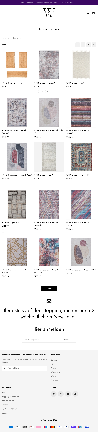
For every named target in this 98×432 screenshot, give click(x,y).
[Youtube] (68, 394)
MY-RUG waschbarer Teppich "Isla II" (48, 132)
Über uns (54, 380)
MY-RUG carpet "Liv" (75, 82)
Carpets (54, 360)
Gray (35, 91)
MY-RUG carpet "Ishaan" (44, 82)
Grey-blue (44, 91)
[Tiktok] (75, 394)
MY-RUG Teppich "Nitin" (12, 82)
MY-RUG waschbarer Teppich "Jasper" (78, 132)
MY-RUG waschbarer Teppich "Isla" (81, 269)
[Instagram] (61, 394)
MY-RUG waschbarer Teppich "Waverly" (46, 224)
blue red (67, 183)
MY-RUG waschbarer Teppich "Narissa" (46, 271)
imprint (4, 412)
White (67, 91)
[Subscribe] (44, 368)
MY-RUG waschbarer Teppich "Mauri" (78, 224)
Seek (4, 392)
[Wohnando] (49, 13)
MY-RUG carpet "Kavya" (12, 222)
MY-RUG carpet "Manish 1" (77, 175)
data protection (8, 400)
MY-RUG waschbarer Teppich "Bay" (17, 175)
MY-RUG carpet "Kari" (43, 175)
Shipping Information (10, 396)
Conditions (6, 404)
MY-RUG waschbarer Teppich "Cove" (14, 271)
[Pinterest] (54, 394)
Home (4, 38)
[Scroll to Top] (93, 419)
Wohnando (55, 372)
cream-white (35, 183)
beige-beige (3, 231)
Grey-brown (39, 91)
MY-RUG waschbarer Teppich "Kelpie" (14, 132)
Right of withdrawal (9, 408)
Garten (53, 368)
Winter (53, 376)
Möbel (53, 364)
